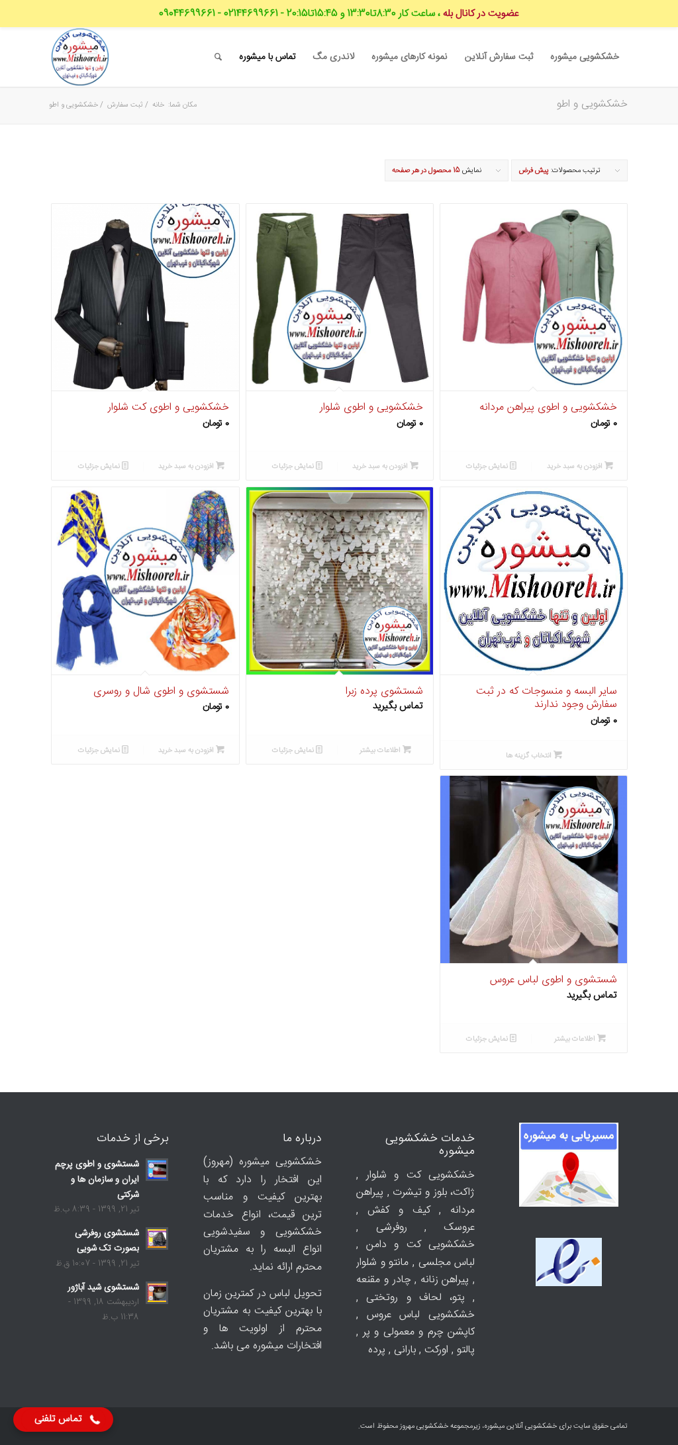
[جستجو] (218, 57)
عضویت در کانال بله (481, 13)
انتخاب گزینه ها (530, 755)
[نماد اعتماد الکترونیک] (569, 1284)
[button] (63, 1419)
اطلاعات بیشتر (381, 750)
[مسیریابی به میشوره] (568, 1168)
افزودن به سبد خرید (576, 466)
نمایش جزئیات (488, 466)
